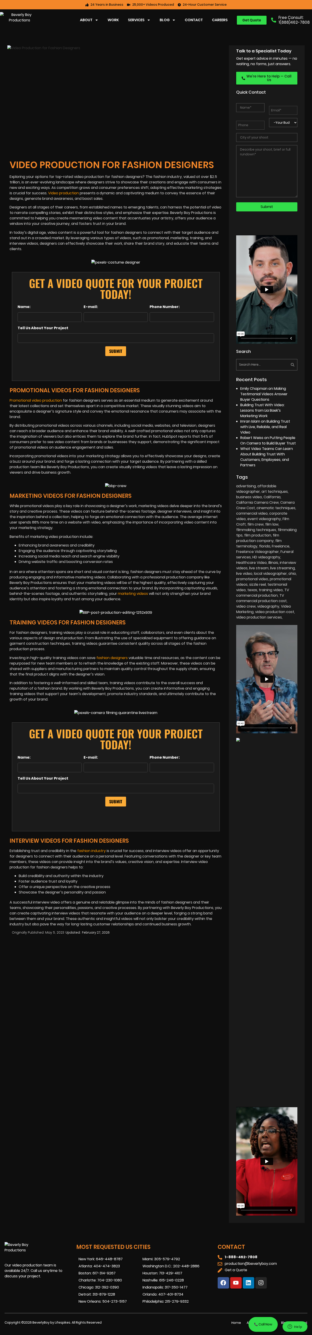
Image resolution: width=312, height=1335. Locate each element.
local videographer (270, 573)
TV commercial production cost (261, 598)
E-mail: (91, 307)
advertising (246, 486)
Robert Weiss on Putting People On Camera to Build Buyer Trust (268, 440)
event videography (264, 518)
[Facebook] (223, 1283)
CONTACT (194, 20)
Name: (24, 307)
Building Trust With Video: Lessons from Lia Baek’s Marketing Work (262, 410)
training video (271, 590)
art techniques (275, 491)
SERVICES (136, 20)
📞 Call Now (263, 1324)
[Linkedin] (248, 1283)
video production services (259, 617)
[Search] (282, 364)
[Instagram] (261, 1283)
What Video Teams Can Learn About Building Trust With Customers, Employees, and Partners (266, 457)
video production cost (274, 611)
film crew (255, 524)
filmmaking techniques (256, 529)
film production (257, 535)
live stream (259, 568)
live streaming (282, 568)
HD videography (266, 557)
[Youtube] (236, 1283)
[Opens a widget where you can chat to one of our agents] (294, 1327)
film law (271, 524)
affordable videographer (256, 488)
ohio (292, 573)
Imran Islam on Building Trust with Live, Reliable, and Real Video (265, 427)
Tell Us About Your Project (43, 328)
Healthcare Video (251, 562)
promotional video (252, 579)
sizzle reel (257, 584)
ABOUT (86, 20)
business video (249, 497)
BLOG (165, 20)
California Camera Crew (257, 502)
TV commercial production (262, 592)
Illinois (273, 562)
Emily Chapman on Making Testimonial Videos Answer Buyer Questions (264, 394)
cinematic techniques (275, 508)
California (272, 497)
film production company (257, 538)
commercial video (252, 513)
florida (264, 546)
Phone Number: (165, 307)
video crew (246, 606)
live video (244, 573)
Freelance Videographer (257, 551)
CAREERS (220, 20)
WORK (113, 20)
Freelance (280, 546)
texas (252, 590)
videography (268, 606)
